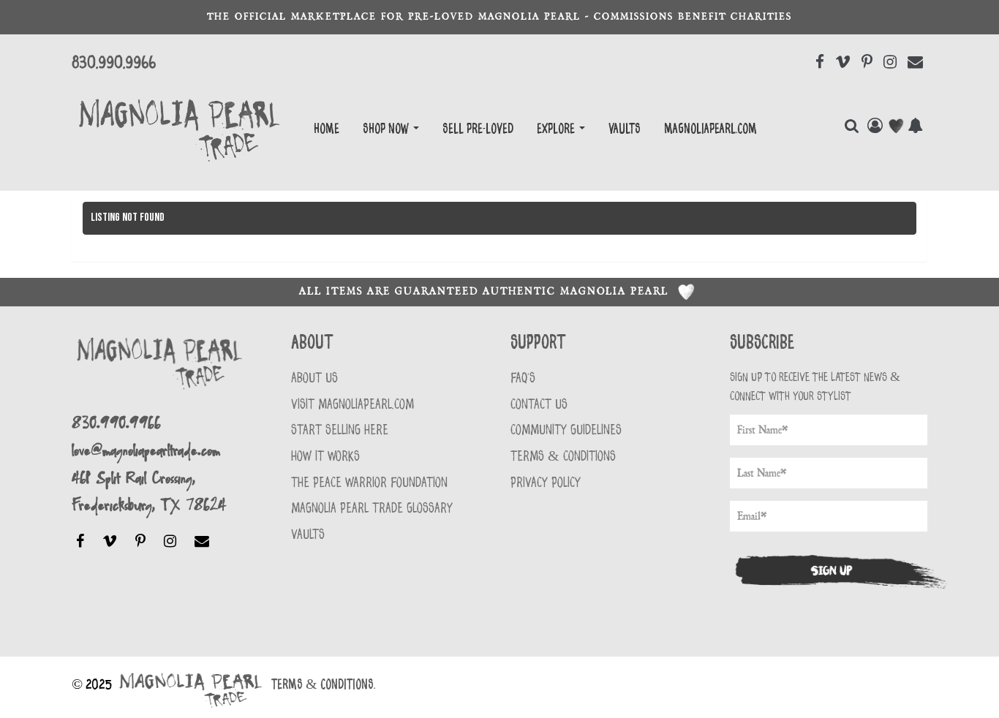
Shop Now (387, 129)
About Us (314, 378)
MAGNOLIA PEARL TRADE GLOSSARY (372, 508)
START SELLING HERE (339, 430)
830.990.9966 (114, 62)
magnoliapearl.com (710, 129)
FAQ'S (522, 378)
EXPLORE (557, 129)
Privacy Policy (545, 483)
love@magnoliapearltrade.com (146, 449)
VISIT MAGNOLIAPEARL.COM (352, 405)
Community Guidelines (566, 430)
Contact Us (539, 405)
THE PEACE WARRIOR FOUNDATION (369, 483)
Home (326, 129)
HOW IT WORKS (325, 457)
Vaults (624, 129)
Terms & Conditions (563, 457)
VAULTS (308, 535)
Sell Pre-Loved (477, 129)
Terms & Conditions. (323, 685)
